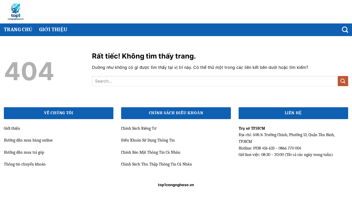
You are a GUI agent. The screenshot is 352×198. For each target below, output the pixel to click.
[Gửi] (343, 81)
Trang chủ (18, 29)
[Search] (345, 29)
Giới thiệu (53, 29)
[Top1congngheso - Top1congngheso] (25, 11)
